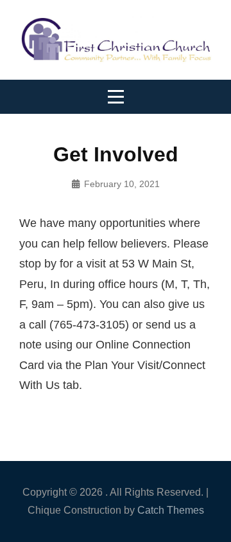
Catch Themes (170, 510)
